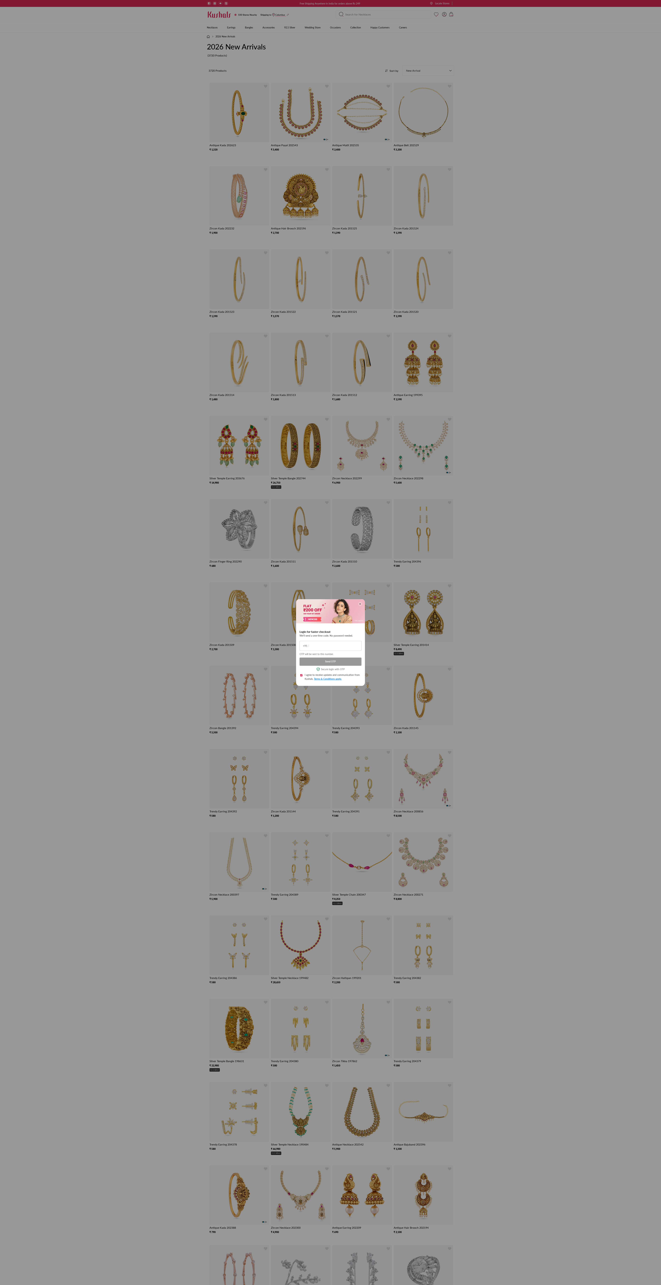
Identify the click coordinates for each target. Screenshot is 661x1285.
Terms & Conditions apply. (328, 678)
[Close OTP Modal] (360, 604)
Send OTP (330, 661)
